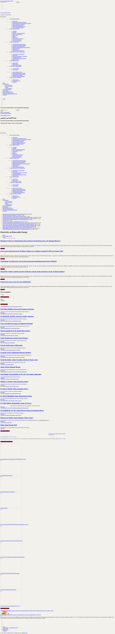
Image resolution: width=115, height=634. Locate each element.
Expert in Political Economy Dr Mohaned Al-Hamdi (16, 323)
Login (1, 112)
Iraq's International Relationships (18, 76)
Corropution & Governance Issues (18, 44)
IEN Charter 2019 (8, 85)
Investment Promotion (16, 57)
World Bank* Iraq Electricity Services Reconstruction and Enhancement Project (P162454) (28, 261)
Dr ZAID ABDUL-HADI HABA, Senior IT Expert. (16, 403)
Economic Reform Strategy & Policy (19, 22)
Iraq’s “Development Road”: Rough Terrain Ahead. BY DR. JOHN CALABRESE (19, 225)
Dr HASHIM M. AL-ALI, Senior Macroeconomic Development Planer (22, 410)
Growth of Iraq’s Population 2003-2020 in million (9, 573)
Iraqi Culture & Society (14, 60)
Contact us (5, 94)
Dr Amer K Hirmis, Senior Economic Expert (14, 389)
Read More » (64, 438)
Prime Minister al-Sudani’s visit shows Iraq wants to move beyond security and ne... (19, 228)
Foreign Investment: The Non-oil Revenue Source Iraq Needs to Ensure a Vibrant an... (19, 222)
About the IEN (6, 84)
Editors (6, 87)
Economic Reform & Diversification (19, 45)
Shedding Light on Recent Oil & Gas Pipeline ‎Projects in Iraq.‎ (15, 214)
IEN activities (5, 628)
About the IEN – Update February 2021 (10, 627)
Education (14, 32)
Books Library (5, 629)
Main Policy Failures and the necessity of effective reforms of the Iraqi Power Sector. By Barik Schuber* (32, 271)
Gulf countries (15, 69)
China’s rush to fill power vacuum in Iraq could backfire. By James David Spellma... (19, 224)
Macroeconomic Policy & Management (17, 51)
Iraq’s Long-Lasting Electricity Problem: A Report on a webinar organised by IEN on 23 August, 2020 (31, 251)
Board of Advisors (8, 86)
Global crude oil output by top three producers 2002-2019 (11, 540)
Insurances (14, 81)
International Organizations (17, 75)
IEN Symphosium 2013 (7, 91)
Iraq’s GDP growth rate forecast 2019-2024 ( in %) (10, 606)
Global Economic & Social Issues (18, 73)
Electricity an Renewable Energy (18, 33)
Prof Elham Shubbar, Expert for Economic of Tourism (17, 309)
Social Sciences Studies (16, 65)
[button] (3, 16)
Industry (14, 36)
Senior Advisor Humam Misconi (10, 367)
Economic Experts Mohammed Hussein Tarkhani (15, 352)
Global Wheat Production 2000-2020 (7, 491)
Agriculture (14, 31)
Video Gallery (5, 90)
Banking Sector (15, 79)
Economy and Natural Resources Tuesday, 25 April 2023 (8, 436)
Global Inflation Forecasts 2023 (6, 475)
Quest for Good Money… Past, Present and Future (12, 216)
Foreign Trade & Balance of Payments (19, 56)
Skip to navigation (3, 0)
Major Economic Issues (14, 41)
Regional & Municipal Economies (18, 26)
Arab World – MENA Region (15, 66)
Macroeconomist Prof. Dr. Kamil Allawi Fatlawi (15, 331)
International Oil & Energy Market (19, 74)
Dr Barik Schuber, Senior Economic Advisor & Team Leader (19, 360)
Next (3, 294)
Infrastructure (14, 37)
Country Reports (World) (17, 72)
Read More (2, 248)
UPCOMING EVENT (5, 431)
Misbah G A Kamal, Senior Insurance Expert (14, 381)
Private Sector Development (17, 38)
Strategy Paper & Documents (17, 27)
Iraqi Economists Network (5, 12)
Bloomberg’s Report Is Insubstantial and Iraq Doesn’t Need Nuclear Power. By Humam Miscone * (30, 241)
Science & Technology (16, 39)
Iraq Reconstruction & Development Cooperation (21, 23)
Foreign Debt (14, 55)
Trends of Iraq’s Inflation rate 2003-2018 (8, 589)
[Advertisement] (14, 128)
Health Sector (15, 35)
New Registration (6, 112)
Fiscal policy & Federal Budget (18, 54)
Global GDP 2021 (3, 508)
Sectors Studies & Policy (14, 28)
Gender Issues (15, 63)
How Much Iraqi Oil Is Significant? (10, 215)
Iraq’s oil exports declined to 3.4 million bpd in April (13, 221)
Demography (14, 21)
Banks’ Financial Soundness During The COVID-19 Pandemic (15, 219)
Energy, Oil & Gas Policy (17, 34)
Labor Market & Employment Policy (19, 58)
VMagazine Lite (24, 632)
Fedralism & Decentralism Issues (18, 46)
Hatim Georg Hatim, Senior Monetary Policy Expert (16, 418)
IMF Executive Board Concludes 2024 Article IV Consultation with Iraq (16, 227)
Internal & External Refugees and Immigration (21, 47)
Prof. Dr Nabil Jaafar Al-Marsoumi (11, 345)
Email (1, 299)
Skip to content (10, 0)
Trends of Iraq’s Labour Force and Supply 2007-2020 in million (12, 557)
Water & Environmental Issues (18, 50)
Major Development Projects (17, 25)
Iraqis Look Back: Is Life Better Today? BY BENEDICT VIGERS (13, 459)
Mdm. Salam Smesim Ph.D (8, 425)
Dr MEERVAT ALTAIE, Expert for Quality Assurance (17, 316)
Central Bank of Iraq (16, 80)
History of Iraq (15, 64)
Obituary (4, 220)
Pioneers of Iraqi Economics (8, 92)
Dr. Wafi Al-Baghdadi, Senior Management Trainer (16, 396)
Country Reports (15, 68)
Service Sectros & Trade (17, 40)
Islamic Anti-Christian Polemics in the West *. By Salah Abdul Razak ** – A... (18, 229)
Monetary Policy (15, 59)
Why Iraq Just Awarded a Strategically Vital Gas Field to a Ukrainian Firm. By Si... (19, 223)
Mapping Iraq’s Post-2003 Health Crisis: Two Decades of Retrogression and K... (18, 217)
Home (4, 83)
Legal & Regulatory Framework (18, 24)
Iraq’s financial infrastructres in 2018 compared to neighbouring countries (14, 524)
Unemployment (15, 49)
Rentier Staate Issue (16, 48)
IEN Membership (8, 88)
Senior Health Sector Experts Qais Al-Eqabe (14, 338)
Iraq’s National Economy (15, 18)
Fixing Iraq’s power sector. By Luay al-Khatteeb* (15, 282)
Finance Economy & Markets (15, 77)
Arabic (4, 98)
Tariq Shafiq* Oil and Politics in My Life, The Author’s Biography (20, 374)
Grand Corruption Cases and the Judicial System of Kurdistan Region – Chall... (18, 218)
